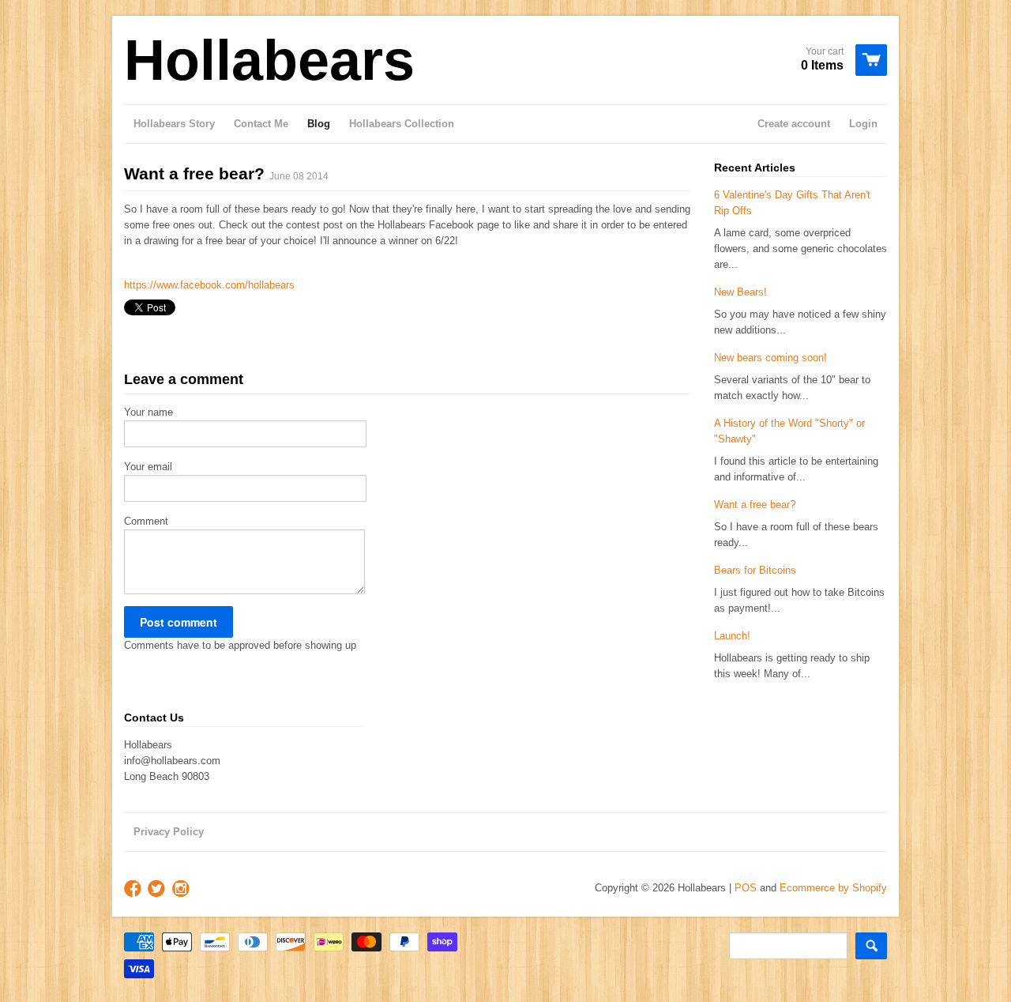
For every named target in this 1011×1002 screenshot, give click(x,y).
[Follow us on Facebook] (134, 889)
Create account (793, 124)
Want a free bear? (754, 504)
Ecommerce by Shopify (833, 888)
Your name (148, 412)
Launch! (732, 636)
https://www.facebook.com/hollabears (209, 285)
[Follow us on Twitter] (158, 889)
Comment (146, 521)
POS (746, 888)
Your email (148, 467)
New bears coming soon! (770, 358)
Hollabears (269, 60)
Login (863, 124)
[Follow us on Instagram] (182, 889)
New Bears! (740, 292)
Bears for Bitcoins (755, 570)
